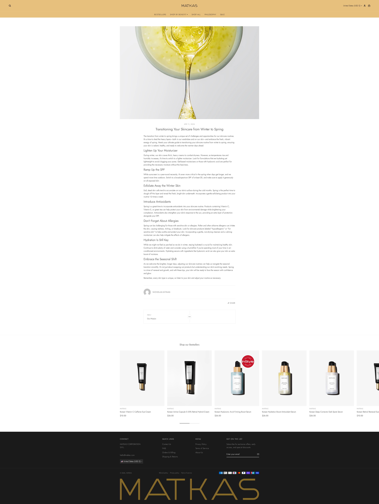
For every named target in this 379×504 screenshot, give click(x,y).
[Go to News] (189, 317)
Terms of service (186, 473)
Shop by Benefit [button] (178, 14)
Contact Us (166, 444)
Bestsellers (160, 14)
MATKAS (123, 409)
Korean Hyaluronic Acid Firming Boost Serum (233, 411)
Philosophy (210, 14)
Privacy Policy (200, 444)
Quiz (222, 14)
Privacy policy (174, 473)
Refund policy (163, 473)
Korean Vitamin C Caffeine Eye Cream (135, 411)
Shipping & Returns (170, 456)
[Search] (10, 6)
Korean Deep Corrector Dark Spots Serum (326, 411)
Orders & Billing (168, 452)
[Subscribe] (258, 454)
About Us (199, 452)
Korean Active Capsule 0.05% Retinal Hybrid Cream (188, 411)
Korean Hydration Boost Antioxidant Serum (279, 411)
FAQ (164, 448)
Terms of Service (202, 448)
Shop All (196, 14)
